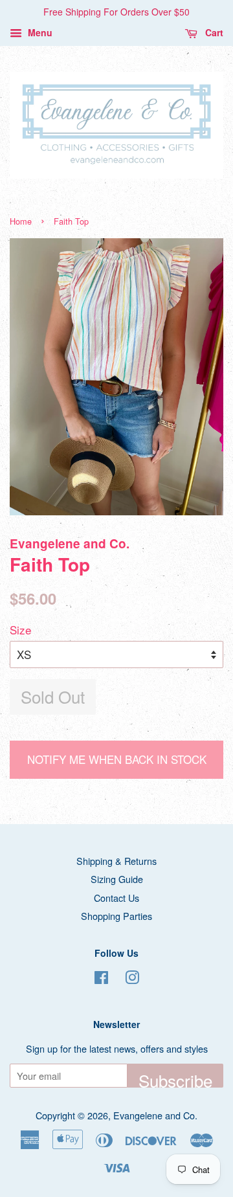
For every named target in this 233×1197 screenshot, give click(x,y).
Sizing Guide (117, 879)
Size (20, 629)
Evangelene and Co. (155, 1115)
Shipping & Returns (116, 860)
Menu (38, 32)
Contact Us (116, 897)
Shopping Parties (116, 916)
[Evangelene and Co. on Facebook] (101, 979)
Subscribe (175, 1078)
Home (21, 221)
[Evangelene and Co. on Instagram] (132, 979)
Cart (213, 32)
